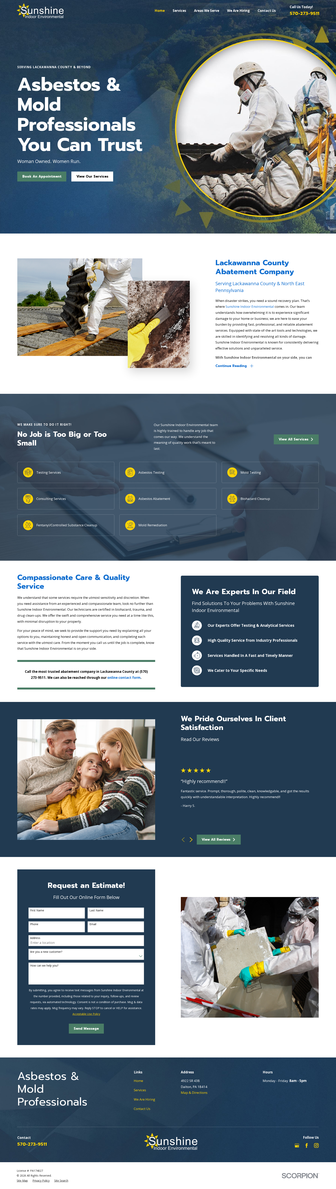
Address (35, 938)
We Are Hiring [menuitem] (238, 10)
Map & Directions (194, 1092)
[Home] (40, 10)
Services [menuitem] (179, 10)
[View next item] (191, 839)
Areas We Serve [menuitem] (206, 10)
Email (92, 924)
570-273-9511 (304, 13)
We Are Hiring (144, 1099)
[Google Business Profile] (297, 1145)
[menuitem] (22, 1180)
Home (138, 1080)
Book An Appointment (41, 176)
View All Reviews (216, 839)
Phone (34, 924)
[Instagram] (316, 1145)
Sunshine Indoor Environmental (250, 306)
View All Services (293, 439)
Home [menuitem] (160, 10)
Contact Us (142, 1108)
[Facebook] (306, 1145)
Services (140, 1090)
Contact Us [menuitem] (267, 10)
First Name (37, 910)
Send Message (86, 1028)
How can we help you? (44, 965)
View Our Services (92, 176)
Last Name (96, 910)
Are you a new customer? (46, 952)
